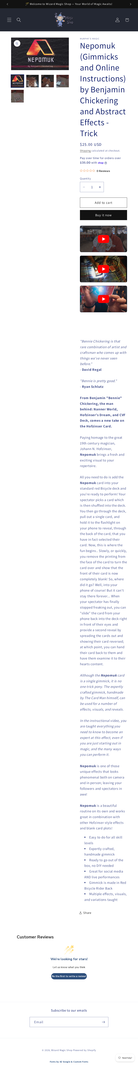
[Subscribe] (103, 1022)
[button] (9, 20)
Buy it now (103, 215)
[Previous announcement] (7, 4)
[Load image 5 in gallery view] (17, 96)
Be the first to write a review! (69, 976)
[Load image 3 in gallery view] (47, 81)
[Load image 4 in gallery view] (62, 81)
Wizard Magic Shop (61, 1050)
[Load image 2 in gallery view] (32, 81)
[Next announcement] (130, 4)
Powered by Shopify (84, 1050)
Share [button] (87, 913)
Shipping (85, 150)
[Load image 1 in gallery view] (17, 81)
